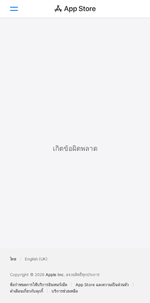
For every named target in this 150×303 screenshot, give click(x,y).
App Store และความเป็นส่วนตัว (102, 285)
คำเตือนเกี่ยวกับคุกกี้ (26, 291)
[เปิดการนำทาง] (13, 9)
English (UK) (36, 259)
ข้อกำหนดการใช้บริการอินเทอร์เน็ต (38, 285)
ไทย (13, 259)
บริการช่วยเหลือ (65, 291)
